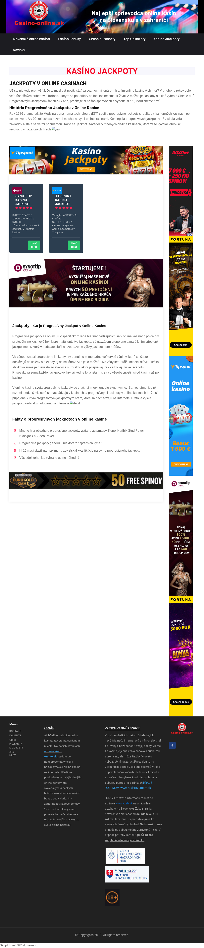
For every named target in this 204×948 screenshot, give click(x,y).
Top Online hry (135, 39)
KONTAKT (15, 731)
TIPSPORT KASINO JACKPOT (63, 200)
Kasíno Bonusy (69, 39)
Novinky (19, 50)
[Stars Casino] (17, 193)
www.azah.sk (123, 803)
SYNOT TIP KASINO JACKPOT (23, 200)
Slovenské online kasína (31, 39)
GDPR (12, 739)
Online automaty (102, 39)
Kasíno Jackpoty (167, 39)
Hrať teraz (34, 245)
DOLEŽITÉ (15, 735)
